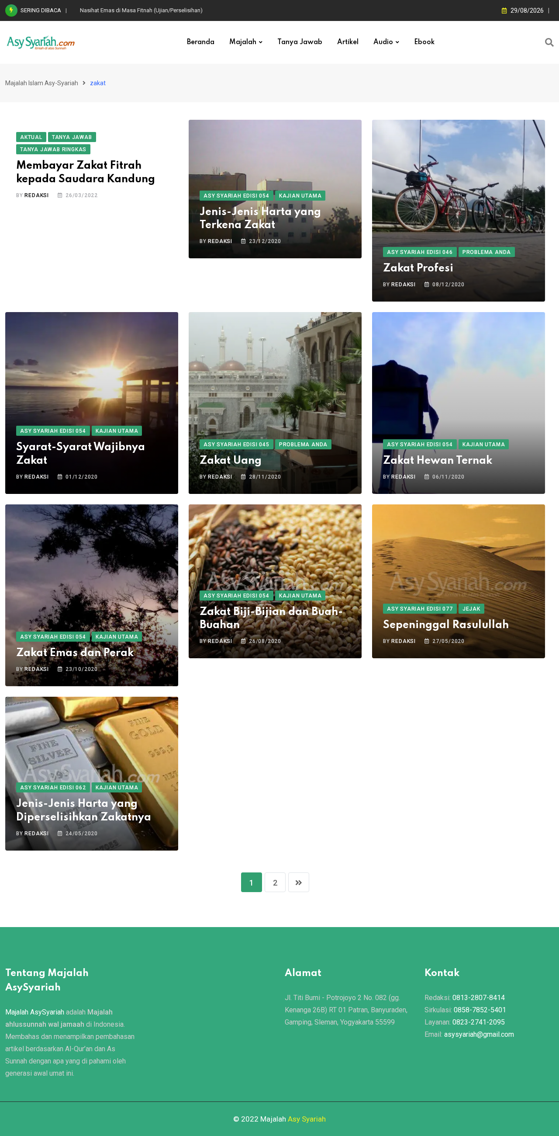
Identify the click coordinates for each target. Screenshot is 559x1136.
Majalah (242, 42)
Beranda (200, 42)
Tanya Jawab (299, 42)
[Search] (549, 42)
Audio (383, 42)
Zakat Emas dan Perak (75, 653)
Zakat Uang (231, 460)
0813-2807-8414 (478, 998)
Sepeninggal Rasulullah (446, 625)
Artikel (348, 42)
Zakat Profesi (418, 268)
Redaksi (36, 195)
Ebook (424, 42)
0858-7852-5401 (480, 1010)
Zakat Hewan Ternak (437, 460)
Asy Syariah (307, 1119)
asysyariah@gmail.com (479, 1034)
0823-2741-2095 (478, 1022)
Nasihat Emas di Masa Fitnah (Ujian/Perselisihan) (141, 10)
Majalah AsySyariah (34, 1012)
